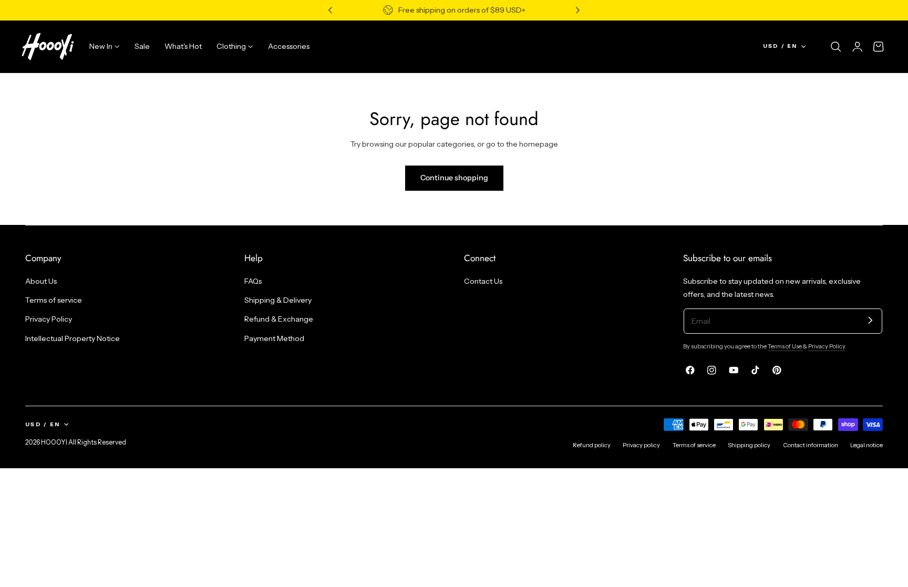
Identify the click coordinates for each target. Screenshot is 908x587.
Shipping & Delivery (278, 300)
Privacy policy (641, 445)
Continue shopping (454, 177)
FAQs (253, 281)
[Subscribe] (870, 320)
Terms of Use (785, 346)
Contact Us (483, 281)
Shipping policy (749, 445)
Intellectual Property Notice (72, 338)
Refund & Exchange (278, 319)
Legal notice (866, 445)
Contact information (810, 445)
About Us (41, 281)
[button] (836, 46)
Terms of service (53, 300)
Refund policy (592, 445)
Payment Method (274, 338)
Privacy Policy (48, 319)
